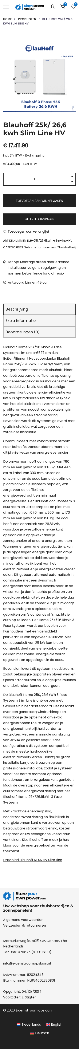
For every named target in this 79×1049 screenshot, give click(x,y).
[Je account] (52, 7)
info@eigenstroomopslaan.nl (27, 963)
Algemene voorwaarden (23, 919)
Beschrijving (17, 309)
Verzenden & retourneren (24, 925)
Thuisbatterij (66, 247)
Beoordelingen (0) (23, 332)
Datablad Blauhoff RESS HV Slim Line (32, 859)
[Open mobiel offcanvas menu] (6, 7)
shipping (38, 155)
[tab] (39, 309)
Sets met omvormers (40, 247)
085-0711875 (20, 952)
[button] (71, 182)
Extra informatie (21, 320)
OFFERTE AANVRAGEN (39, 219)
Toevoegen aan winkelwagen (39, 200)
